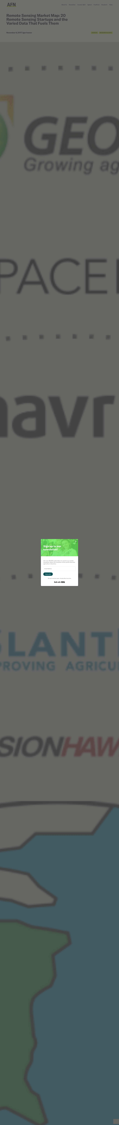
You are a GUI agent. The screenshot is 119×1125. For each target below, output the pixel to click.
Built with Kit (59, 582)
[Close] (75, 541)
